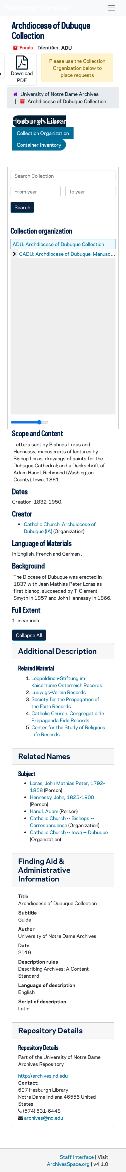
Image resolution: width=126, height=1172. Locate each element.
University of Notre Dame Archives (60, 94)
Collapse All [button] (29, 635)
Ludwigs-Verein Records (58, 692)
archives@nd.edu (43, 1117)
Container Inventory (39, 144)
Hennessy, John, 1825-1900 (62, 797)
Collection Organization (43, 133)
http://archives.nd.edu (43, 1075)
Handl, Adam (44, 811)
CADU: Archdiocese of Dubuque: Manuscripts (70, 253)
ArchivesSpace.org (68, 1164)
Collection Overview (39, 121)
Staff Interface (77, 1157)
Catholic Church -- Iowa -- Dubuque (69, 832)
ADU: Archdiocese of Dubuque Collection (58, 244)
